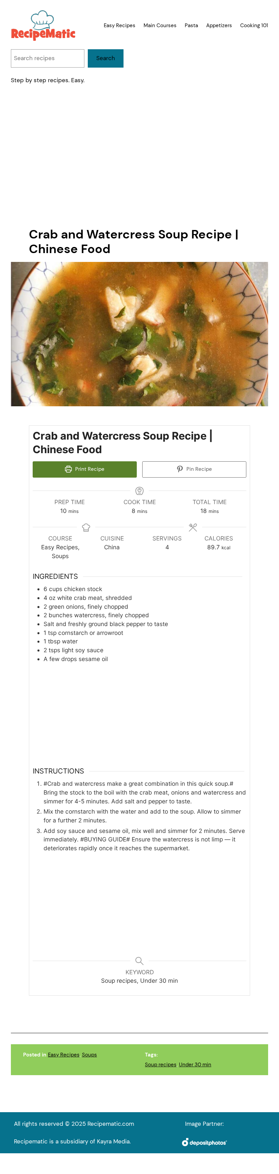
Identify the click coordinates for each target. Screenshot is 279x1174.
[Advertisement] (139, 156)
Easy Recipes (64, 1054)
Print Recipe (89, 469)
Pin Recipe (198, 469)
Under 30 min (195, 1064)
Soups (89, 1054)
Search (105, 58)
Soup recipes (161, 1064)
